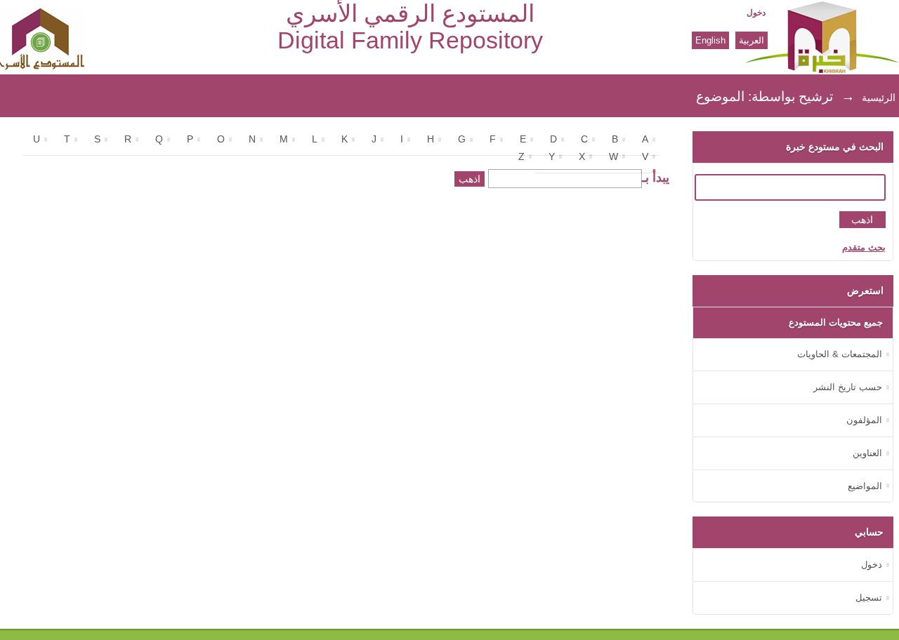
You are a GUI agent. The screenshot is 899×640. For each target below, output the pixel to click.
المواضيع (865, 486)
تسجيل (868, 597)
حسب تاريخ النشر (847, 387)
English (710, 40)
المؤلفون (864, 420)
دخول (756, 13)
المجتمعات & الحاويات (839, 354)
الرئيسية (878, 97)
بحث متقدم (864, 247)
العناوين (867, 453)
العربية (751, 40)
